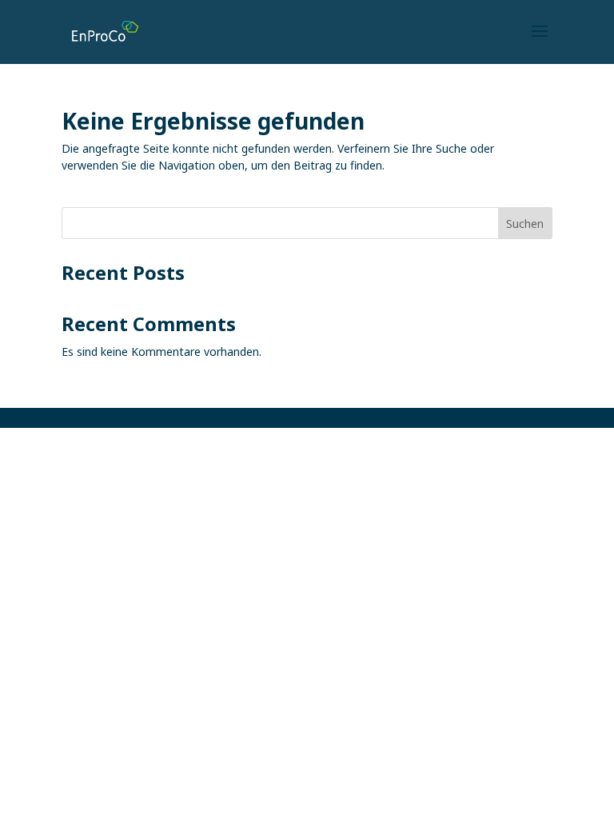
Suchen (525, 223)
